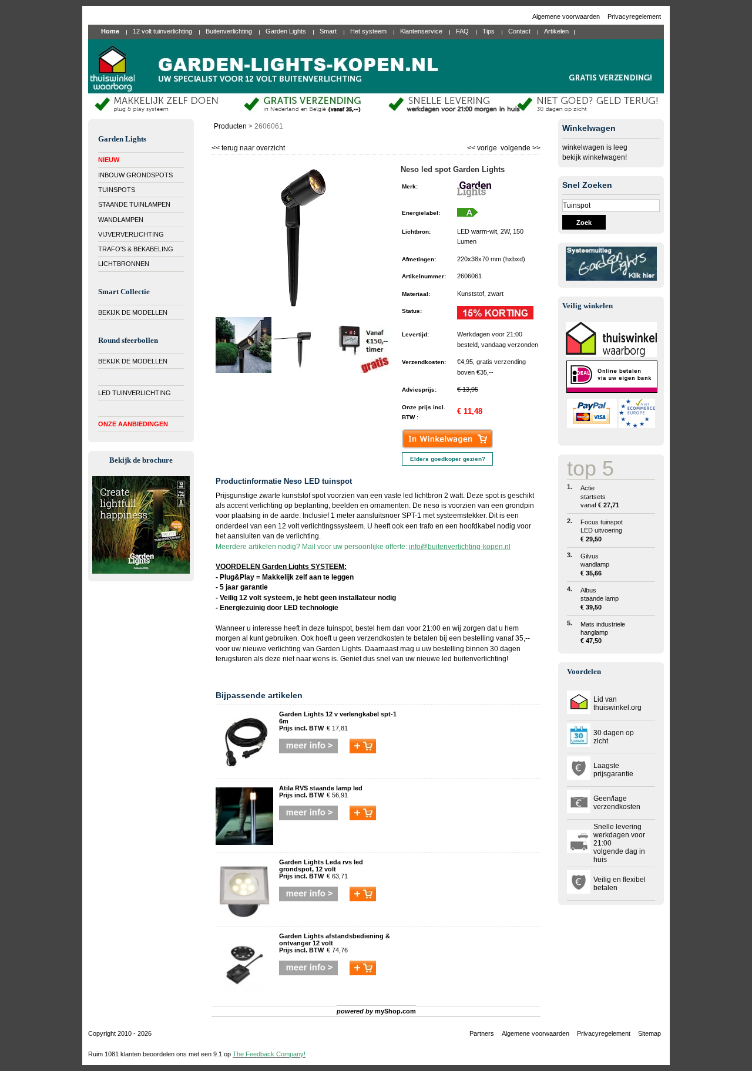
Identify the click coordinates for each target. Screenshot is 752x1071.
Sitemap (649, 1033)
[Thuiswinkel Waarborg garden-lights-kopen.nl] (611, 355)
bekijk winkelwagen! (594, 157)
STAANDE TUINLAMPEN (134, 204)
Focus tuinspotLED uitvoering (601, 530)
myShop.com (395, 1011)
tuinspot (339, 628)
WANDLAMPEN (120, 219)
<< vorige (483, 146)
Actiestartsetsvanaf (599, 496)
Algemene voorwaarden (567, 16)
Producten (230, 126)
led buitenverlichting (474, 659)
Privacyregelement (634, 16)
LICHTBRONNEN (123, 263)
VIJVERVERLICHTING (131, 234)
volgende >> (519, 146)
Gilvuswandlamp (594, 565)
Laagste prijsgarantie (613, 770)
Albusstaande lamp (599, 599)
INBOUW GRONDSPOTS (135, 174)
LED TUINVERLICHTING (134, 392)
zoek (584, 222)
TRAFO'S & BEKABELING (135, 248)
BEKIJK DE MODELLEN (132, 312)
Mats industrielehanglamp (602, 633)
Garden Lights (338, 649)
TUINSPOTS (116, 189)
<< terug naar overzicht (248, 146)
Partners (481, 1033)
